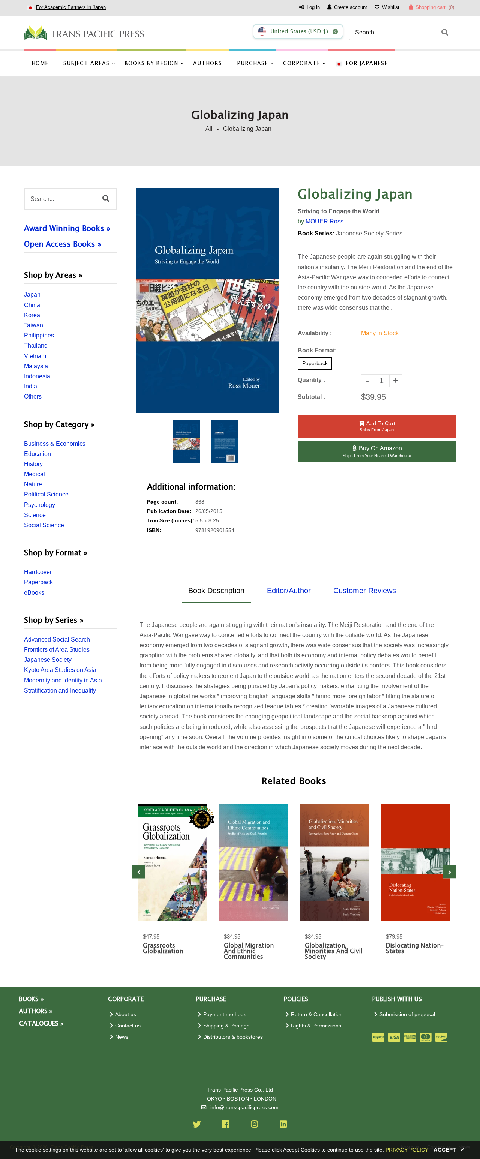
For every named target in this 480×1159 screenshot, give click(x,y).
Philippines (39, 335)
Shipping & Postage (226, 1026)
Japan (32, 294)
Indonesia (37, 376)
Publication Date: (169, 511)
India (30, 386)
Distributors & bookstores (233, 1037)
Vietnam (35, 356)
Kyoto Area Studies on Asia (60, 670)
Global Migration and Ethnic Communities (249, 951)
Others (33, 396)
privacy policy (407, 1150)
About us (125, 1014)
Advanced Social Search (57, 639)
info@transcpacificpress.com (244, 1107)
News (121, 1037)
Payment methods (224, 1014)
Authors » (35, 1011)
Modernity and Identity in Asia (63, 680)
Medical (34, 474)
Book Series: (316, 233)
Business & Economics (55, 444)
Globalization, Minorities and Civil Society (334, 951)
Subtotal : (311, 397)
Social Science (44, 525)
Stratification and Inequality (60, 690)
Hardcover (38, 572)
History (33, 464)
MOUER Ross (325, 221)
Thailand (36, 345)
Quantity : (311, 380)
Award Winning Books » (67, 228)
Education (37, 454)
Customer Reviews (364, 590)
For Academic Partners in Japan (71, 7)
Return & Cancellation (317, 1014)
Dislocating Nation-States (415, 948)
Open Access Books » (62, 244)
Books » (31, 999)
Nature (33, 484)
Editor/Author (289, 590)
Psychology (39, 505)
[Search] (445, 32)
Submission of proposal (407, 1014)
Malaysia (36, 366)
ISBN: (154, 530)
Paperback (38, 582)
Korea (32, 315)
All (209, 129)
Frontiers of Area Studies (57, 649)
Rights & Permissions (316, 1026)
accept (449, 1150)
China (32, 305)
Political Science (46, 494)
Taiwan (33, 325)
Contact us (128, 1026)
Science (35, 515)
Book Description (216, 590)
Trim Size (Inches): (170, 520)
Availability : (315, 333)
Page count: (162, 502)
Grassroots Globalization (163, 948)
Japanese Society (48, 660)
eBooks (34, 592)
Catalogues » (41, 1024)
